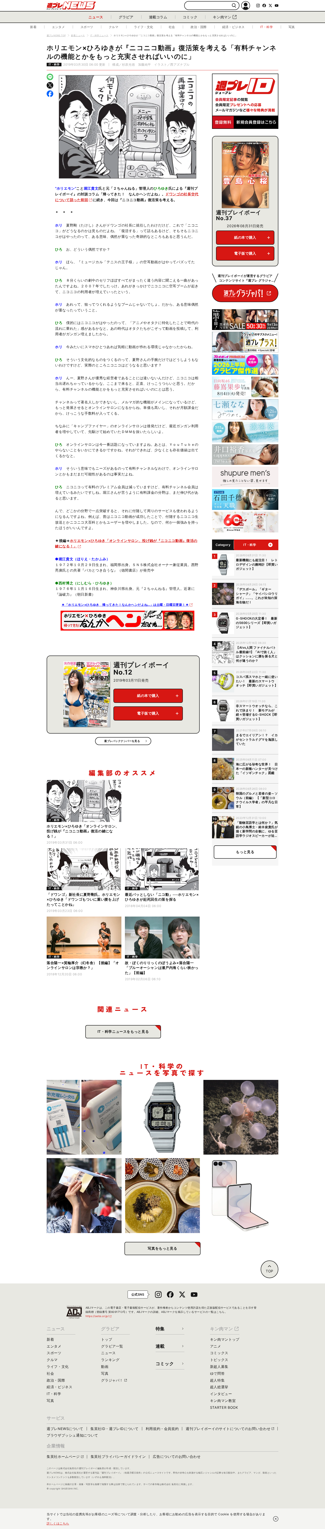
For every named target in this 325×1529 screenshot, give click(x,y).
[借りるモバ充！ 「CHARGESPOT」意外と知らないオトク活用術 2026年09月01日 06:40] (84, 1117)
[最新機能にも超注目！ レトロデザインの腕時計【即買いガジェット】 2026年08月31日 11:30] (162, 1117)
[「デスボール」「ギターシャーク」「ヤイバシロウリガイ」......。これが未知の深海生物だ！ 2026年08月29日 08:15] (240, 1117)
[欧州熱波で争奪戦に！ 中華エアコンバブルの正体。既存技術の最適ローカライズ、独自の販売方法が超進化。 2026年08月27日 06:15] (84, 1195)
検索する (234, 5)
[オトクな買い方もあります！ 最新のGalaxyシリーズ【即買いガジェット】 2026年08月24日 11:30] (240, 1195)
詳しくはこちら (58, 1523)
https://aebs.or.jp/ (99, 1316)
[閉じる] (275, 1518)
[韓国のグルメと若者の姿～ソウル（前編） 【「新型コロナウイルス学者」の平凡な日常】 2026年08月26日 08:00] (162, 1195)
